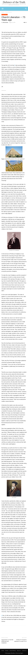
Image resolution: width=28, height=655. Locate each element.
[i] (1, 615)
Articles (6, 650)
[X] (18, 27)
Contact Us (24, 650)
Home (2, 12)
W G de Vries (5, 22)
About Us (19, 650)
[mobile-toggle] (2, 9)
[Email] (11, 27)
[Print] (7, 27)
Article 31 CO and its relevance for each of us (20, 640)
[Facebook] (14, 27)
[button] (26, 9)
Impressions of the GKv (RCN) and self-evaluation (7, 641)
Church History (8, 12)
